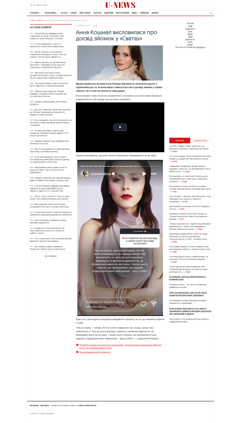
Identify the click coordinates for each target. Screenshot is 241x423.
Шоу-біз (97, 13)
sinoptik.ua (200, 47)
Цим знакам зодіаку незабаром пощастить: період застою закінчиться (47, 247)
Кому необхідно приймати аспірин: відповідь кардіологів (48, 221)
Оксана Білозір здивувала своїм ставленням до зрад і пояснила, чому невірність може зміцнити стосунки (47, 36)
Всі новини (51, 256)
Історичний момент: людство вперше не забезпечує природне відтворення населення (51, 213)
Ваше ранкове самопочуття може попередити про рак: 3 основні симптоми (49, 205)
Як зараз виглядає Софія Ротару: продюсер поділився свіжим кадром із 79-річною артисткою (49, 133)
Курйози (144, 13)
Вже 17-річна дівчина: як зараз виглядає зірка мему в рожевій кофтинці (50, 150)
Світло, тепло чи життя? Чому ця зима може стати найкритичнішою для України (49, 197)
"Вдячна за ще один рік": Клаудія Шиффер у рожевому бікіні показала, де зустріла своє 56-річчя (48, 94)
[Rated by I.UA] (36, 419)
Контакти (44, 405)
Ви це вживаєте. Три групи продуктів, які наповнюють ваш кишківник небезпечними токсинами (51, 122)
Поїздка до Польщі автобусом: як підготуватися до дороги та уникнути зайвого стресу (47, 230)
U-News (33, 20)
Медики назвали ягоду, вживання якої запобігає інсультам (49, 142)
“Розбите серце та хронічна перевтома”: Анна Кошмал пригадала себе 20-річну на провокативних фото (120, 346)
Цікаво (155, 13)
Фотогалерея (122, 13)
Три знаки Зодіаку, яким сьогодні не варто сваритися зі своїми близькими (49, 84)
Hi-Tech (64, 13)
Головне (34, 13)
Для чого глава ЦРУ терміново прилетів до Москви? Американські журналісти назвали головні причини (50, 112)
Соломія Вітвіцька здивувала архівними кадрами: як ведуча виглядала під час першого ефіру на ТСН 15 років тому (49, 188)
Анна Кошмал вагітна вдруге (95, 352)
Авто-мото (85, 13)
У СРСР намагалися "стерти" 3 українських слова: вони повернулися (47, 45)
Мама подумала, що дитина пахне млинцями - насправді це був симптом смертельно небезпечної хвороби (47, 65)
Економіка (50, 13)
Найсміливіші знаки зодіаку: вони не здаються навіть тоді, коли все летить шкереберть (48, 170)
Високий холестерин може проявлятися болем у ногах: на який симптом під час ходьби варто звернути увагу (51, 75)
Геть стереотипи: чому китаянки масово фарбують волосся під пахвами (51, 239)
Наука (74, 13)
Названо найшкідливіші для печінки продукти (48, 102)
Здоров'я (108, 13)
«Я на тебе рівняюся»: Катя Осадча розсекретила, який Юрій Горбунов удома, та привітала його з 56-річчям (49, 159)
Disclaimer (34, 405)
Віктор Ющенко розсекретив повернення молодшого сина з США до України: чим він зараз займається (48, 54)
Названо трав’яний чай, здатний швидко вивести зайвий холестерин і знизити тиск (50, 179)
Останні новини (40, 27)
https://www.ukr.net (87, 405)
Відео (134, 13)
